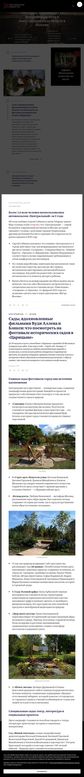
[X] (18, 305)
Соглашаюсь (42, 771)
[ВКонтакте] (10, 305)
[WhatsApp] (26, 305)
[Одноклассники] (14, 305)
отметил (34, 225)
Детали (33, 314)
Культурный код (16, 203)
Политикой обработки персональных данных (64, 763)
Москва (27, 203)
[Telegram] (22, 305)
